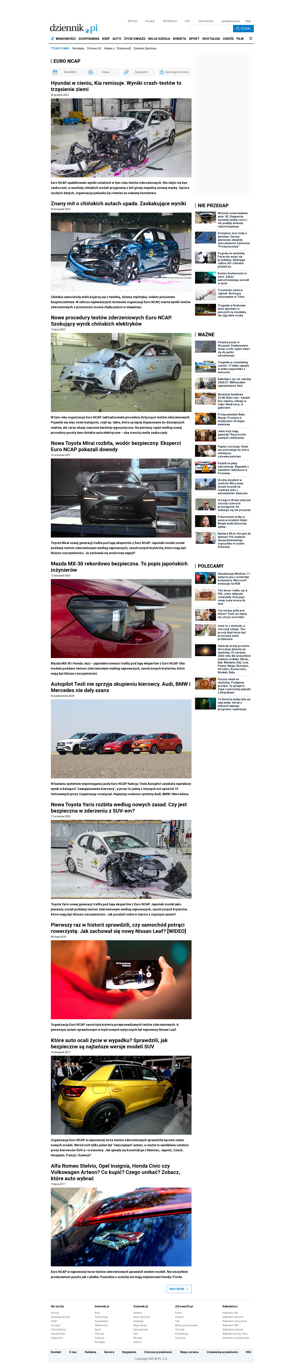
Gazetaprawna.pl (60, 1317)
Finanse (179, 1317)
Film (136, 1333)
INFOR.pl (132, 21)
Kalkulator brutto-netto (235, 1333)
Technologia (101, 1317)
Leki (177, 1321)
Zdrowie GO (94, 48)
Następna (177, 1289)
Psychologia (181, 1333)
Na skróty (57, 1306)
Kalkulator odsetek (233, 1329)
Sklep (248, 21)
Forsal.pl (55, 1325)
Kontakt (56, 1352)
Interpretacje (58, 1333)
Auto (97, 1312)
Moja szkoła (140, 1325)
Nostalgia (78, 48)
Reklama (90, 1352)
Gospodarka (101, 1321)
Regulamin (129, 1352)
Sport (98, 1329)
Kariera (109, 1352)
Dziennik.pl (102, 1306)
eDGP (54, 1321)
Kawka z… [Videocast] (117, 48)
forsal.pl (150, 21)
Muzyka (138, 1337)
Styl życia (180, 1337)
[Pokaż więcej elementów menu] (251, 38)
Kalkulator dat (230, 1312)
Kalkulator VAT (231, 1325)
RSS (248, 1352)
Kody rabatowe (142, 1317)
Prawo (178, 1312)
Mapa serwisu (189, 1352)
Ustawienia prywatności (222, 1352)
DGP (187, 21)
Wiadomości (101, 1325)
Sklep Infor (57, 1337)
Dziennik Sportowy (145, 48)
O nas (73, 1352)
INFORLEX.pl (170, 21)
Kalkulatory (230, 1306)
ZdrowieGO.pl (205, 21)
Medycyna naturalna (186, 1325)
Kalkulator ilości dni (233, 1317)
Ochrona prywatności (158, 1352)
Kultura (137, 1342)
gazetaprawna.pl (231, 21)
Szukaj (246, 28)
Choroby (179, 1329)
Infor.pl (55, 1312)
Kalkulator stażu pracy (235, 1321)
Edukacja (138, 1321)
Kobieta (138, 1312)
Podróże (99, 1337)
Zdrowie (99, 1333)
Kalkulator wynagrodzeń (236, 1337)
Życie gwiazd (141, 1329)
